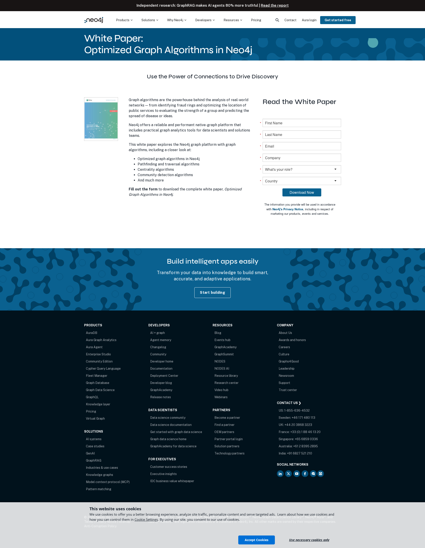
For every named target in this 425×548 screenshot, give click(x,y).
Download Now (302, 192)
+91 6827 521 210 (299, 453)
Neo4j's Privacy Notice (287, 209)
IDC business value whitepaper (172, 481)
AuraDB (91, 333)
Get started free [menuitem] (338, 20)
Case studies (95, 446)
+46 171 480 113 (303, 417)
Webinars (221, 397)
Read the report (275, 5)
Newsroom (286, 375)
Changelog (158, 347)
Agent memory (160, 340)
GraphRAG (93, 460)
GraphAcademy (161, 390)
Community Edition (99, 361)
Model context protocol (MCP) (108, 482)
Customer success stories (168, 467)
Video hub (221, 390)
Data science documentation (171, 425)
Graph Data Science (100, 390)
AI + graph (157, 333)
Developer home (161, 361)
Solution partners (226, 446)
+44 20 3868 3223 (298, 425)
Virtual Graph (95, 418)
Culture (284, 354)
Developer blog (161, 383)
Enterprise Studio (98, 354)
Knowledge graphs (99, 475)
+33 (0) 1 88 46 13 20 (305, 432)
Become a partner (227, 417)
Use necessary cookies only (309, 540)
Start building (212, 292)
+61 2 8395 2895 (305, 446)
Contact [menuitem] (290, 20)
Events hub (222, 340)
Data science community (167, 417)
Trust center (288, 390)
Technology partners (229, 453)
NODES (219, 361)
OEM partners (224, 432)
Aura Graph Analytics (101, 340)
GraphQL (92, 397)
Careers (284, 347)
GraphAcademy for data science (173, 446)
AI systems (94, 439)
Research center (226, 383)
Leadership (286, 368)
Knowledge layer (98, 404)
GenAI (90, 453)
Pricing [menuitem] (256, 20)
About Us (285, 333)
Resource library (226, 375)
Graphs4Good (289, 361)
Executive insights (163, 474)
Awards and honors (292, 340)
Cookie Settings (146, 519)
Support (284, 383)
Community (158, 354)
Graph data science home (168, 439)
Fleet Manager (96, 375)
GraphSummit (224, 354)
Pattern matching (98, 489)
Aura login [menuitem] (309, 20)
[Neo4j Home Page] (94, 20)
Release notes (160, 397)
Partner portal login (228, 439)
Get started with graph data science (176, 432)
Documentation (161, 368)
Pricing (91, 411)
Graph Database (97, 383)
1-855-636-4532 (297, 410)
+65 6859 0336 (306, 439)
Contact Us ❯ (289, 403)
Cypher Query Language (103, 368)
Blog (217, 333)
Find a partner (224, 425)
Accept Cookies (256, 540)
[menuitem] (124, 20)
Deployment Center (164, 375)
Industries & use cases (102, 467)
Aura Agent (94, 347)
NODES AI (221, 368)
